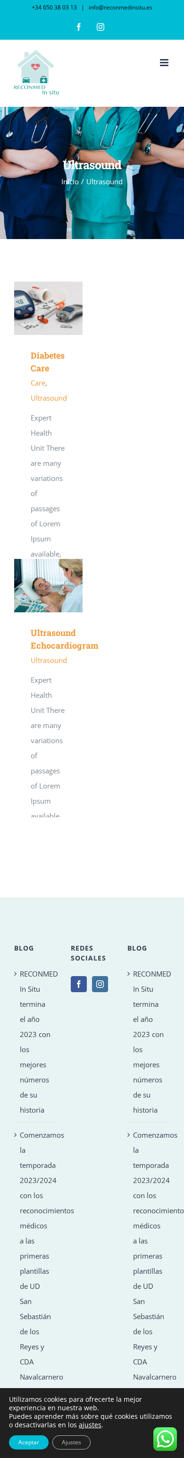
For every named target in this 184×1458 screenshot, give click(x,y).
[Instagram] (100, 984)
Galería (62, 308)
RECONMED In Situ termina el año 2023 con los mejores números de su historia (36, 1042)
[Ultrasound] (48, 308)
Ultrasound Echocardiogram (34, 585)
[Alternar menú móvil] (165, 63)
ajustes (90, 1425)
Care (38, 382)
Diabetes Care (34, 308)
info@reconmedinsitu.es (119, 7)
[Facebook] (79, 984)
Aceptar (28, 1442)
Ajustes (71, 1442)
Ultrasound (49, 398)
